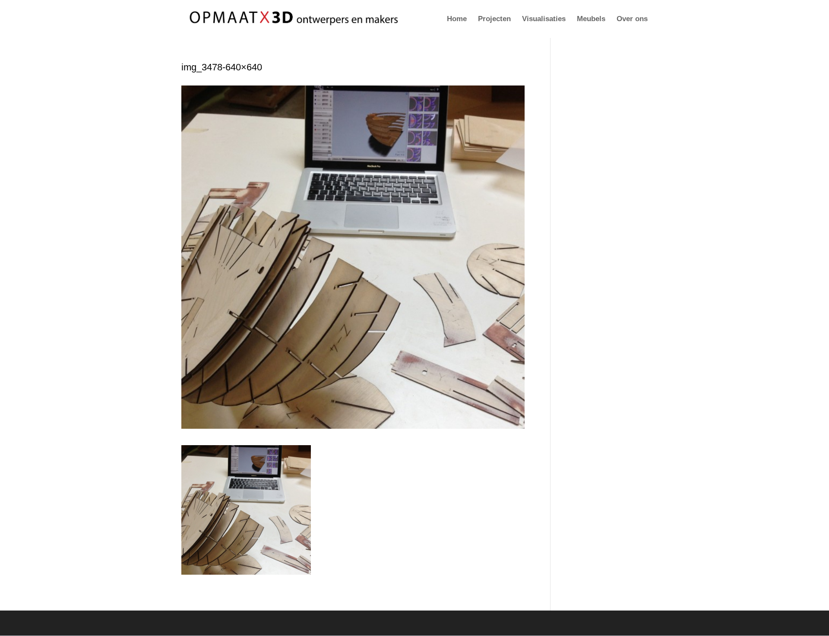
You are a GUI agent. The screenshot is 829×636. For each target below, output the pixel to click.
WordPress (302, 622)
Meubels (591, 19)
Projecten (494, 19)
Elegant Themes (232, 622)
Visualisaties (544, 19)
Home (457, 19)
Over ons (632, 19)
